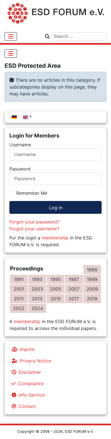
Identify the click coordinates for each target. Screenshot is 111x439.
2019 (92, 298)
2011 (19, 298)
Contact (27, 406)
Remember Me (31, 193)
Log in (55, 207)
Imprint (27, 349)
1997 (74, 279)
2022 (18, 308)
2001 (19, 289)
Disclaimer (29, 372)
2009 (92, 289)
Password (19, 169)
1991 (19, 279)
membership (55, 238)
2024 (37, 308)
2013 (37, 298)
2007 (73, 289)
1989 (92, 269)
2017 (74, 298)
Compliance (31, 383)
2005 (55, 289)
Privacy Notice (35, 361)
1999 (92, 279)
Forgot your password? (34, 222)
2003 (37, 289)
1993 (37, 279)
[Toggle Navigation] (11, 36)
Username (20, 144)
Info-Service (31, 395)
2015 (55, 298)
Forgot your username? (34, 228)
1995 (55, 279)
